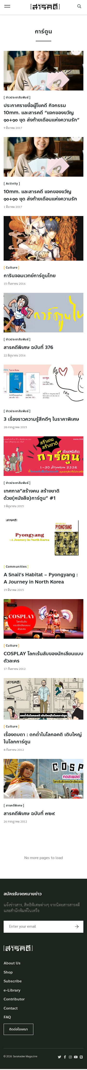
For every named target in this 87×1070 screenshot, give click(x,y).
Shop (8, 972)
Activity (12, 183)
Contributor (14, 999)
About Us (12, 963)
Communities (16, 567)
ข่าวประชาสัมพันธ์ (17, 97)
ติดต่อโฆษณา (18, 1029)
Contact (11, 1008)
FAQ (7, 1017)
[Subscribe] (77, 927)
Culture (12, 267)
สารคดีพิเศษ (14, 805)
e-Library (12, 990)
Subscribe (13, 981)
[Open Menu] (7, 6)
